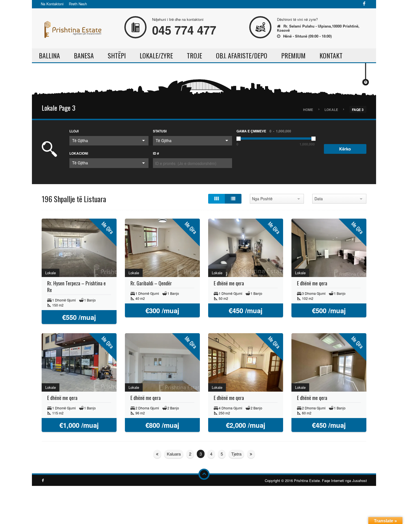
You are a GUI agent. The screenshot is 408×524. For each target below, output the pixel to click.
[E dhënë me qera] (245, 248)
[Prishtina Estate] (72, 28)
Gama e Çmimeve (263, 131)
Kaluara (174, 454)
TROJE (194, 55)
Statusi (160, 131)
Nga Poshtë (262, 198)
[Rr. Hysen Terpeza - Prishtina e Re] (79, 248)
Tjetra (236, 454)
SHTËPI (117, 55)
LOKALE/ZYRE (156, 55)
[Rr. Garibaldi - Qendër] (162, 248)
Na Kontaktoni (52, 3)
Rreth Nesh (78, 3)
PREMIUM (293, 55)
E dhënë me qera (229, 283)
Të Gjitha (80, 140)
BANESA (84, 55)
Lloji (74, 131)
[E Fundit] (251, 454)
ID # (156, 153)
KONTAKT (330, 55)
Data (318, 198)
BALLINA (49, 55)
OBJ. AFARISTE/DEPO (241, 55)
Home (308, 109)
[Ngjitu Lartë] (204, 474)
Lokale (331, 109)
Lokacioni (78, 153)
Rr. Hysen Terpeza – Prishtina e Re (76, 286)
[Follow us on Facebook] (364, 4)
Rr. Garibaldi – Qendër (151, 283)
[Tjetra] (157, 454)
